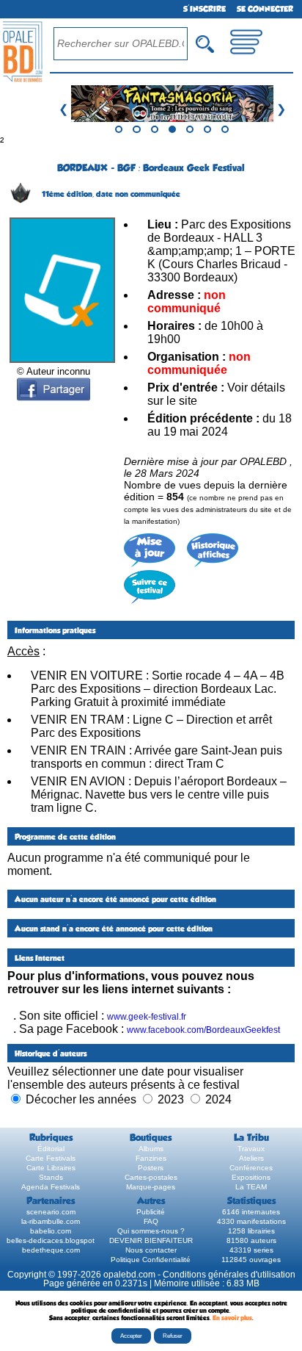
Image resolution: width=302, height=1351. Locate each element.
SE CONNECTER (265, 9)
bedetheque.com (51, 1250)
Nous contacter (151, 1250)
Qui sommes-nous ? (151, 1231)
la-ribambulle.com (50, 1221)
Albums (151, 1149)
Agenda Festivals (50, 1187)
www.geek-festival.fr (146, 1017)
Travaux (251, 1149)
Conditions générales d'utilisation (229, 1274)
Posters (150, 1168)
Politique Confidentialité (151, 1259)
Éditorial (51, 1149)
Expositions (251, 1177)
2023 (171, 1099)
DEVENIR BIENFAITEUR (151, 1240)
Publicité (150, 1212)
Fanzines (151, 1158)
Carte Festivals (51, 1158)
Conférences (251, 1168)
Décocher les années (81, 1099)
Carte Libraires (51, 1168)
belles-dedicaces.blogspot (51, 1240)
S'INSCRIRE (204, 9)
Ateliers (251, 1158)
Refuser (173, 1336)
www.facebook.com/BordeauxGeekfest (203, 1030)
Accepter (131, 1336)
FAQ (151, 1221)
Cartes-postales (151, 1177)
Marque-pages (150, 1187)
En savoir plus (232, 1318)
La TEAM (251, 1187)
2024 (218, 1099)
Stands (51, 1177)
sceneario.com (51, 1212)
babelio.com (50, 1231)
